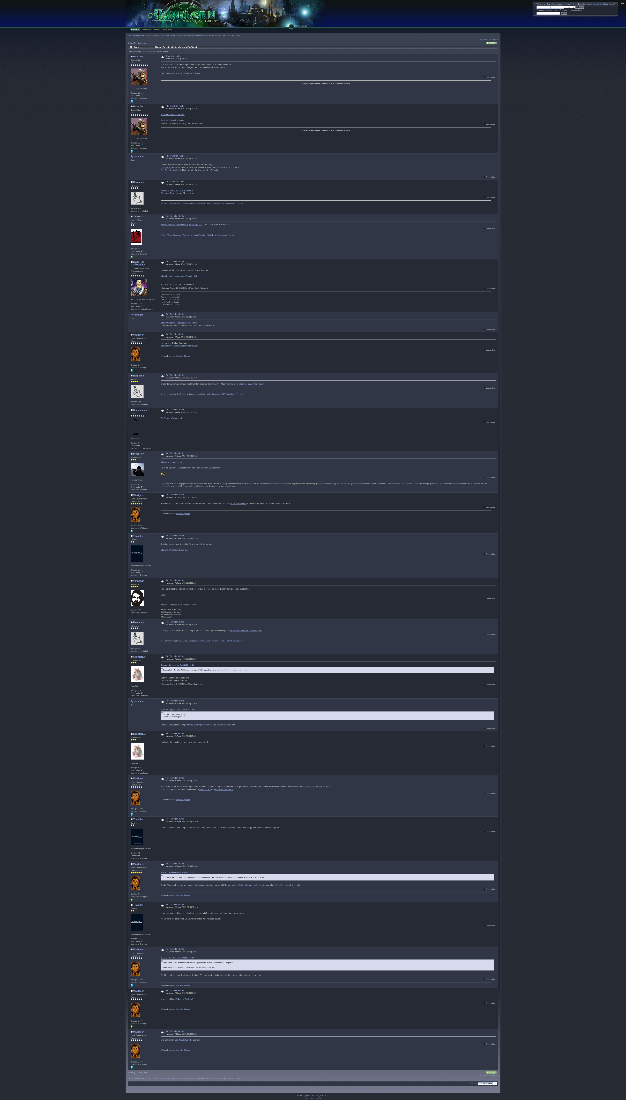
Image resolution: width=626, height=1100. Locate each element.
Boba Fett (138, 56)
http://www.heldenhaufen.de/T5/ (317, 787)
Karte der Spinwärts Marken (173, 120)
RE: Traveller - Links (175, 106)
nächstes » (493, 39)
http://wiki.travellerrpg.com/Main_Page (199, 725)
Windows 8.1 (205, 789)
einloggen (559, 4)
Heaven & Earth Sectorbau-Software (177, 190)
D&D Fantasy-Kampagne (187, 203)
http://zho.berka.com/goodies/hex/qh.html (179, 276)
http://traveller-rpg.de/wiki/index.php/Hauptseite (181, 225)
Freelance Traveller (169, 193)
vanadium (138, 580)
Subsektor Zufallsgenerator (173, 114)
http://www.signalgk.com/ (171, 462)
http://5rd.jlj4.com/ (183, 356)
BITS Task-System (238, 503)
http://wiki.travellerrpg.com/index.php (246, 631)
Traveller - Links (173, 56)
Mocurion (138, 453)
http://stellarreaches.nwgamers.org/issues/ (179, 346)
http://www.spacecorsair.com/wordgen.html (179, 323)
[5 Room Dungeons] (132, 371)
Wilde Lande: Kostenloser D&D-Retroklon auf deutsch (222, 203)
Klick (163, 595)
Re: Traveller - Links (175, 216)
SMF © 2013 (311, 1096)
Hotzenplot (213, 36)
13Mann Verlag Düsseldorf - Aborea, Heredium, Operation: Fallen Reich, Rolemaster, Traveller (198, 235)
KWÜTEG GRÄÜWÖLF (138, 263)
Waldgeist (138, 334)
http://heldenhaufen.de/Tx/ (246, 885)
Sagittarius (139, 656)
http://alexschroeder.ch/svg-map (175, 550)
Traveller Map (167, 167)
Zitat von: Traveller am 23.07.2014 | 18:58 (177, 872)
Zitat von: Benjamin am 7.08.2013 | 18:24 (177, 665)
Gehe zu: (473, 1084)
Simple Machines (323, 1096)
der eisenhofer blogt (168, 203)
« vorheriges (483, 39)
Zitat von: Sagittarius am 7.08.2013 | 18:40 (178, 710)
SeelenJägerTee (142, 410)
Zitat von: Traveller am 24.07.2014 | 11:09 (177, 958)
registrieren (571, 4)
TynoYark (138, 216)
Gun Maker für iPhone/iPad (187, 1040)
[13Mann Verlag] (132, 258)
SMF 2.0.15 (300, 1096)
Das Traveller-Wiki (169, 170)
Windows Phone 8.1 (224, 789)
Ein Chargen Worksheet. (171, 418)
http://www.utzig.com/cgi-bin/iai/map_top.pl (244, 384)
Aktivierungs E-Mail (597, 4)
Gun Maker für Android (181, 999)
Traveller (138, 536)
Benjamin (138, 182)
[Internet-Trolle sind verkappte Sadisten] (132, 102)
